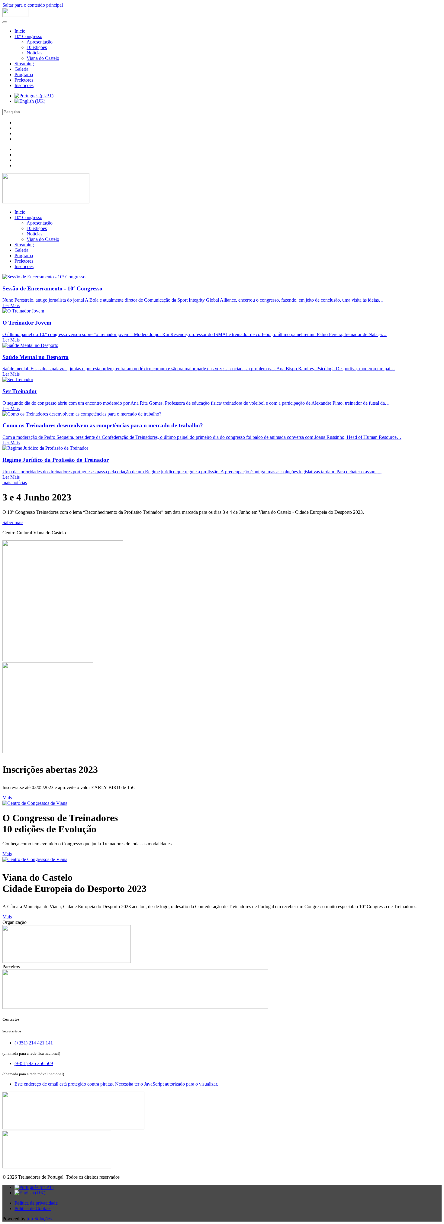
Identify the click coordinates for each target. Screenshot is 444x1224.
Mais (7, 797)
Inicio (19, 31)
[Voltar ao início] (15, 15)
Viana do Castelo (43, 58)
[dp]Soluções (39, 1218)
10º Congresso (28, 36)
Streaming (24, 63)
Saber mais (12, 522)
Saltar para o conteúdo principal (32, 5)
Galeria (21, 69)
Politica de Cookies (32, 1208)
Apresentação (40, 41)
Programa (23, 74)
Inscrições (24, 85)
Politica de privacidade (36, 1203)
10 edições (37, 47)
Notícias (34, 52)
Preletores (23, 80)
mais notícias (14, 482)
